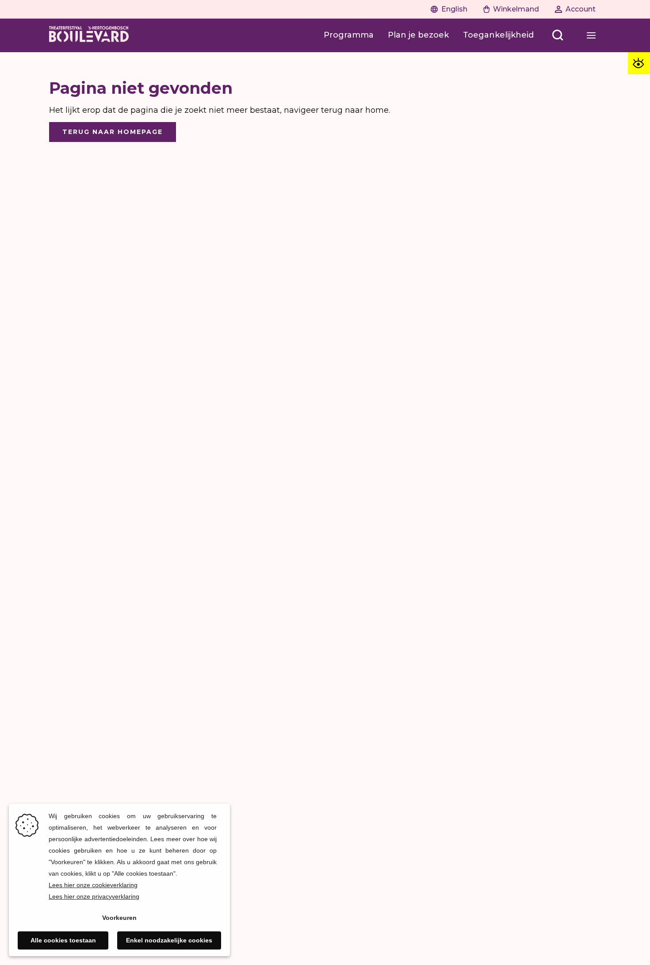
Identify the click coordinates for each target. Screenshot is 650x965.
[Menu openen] (591, 35)
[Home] (89, 35)
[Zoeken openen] (557, 35)
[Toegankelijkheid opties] (639, 63)
